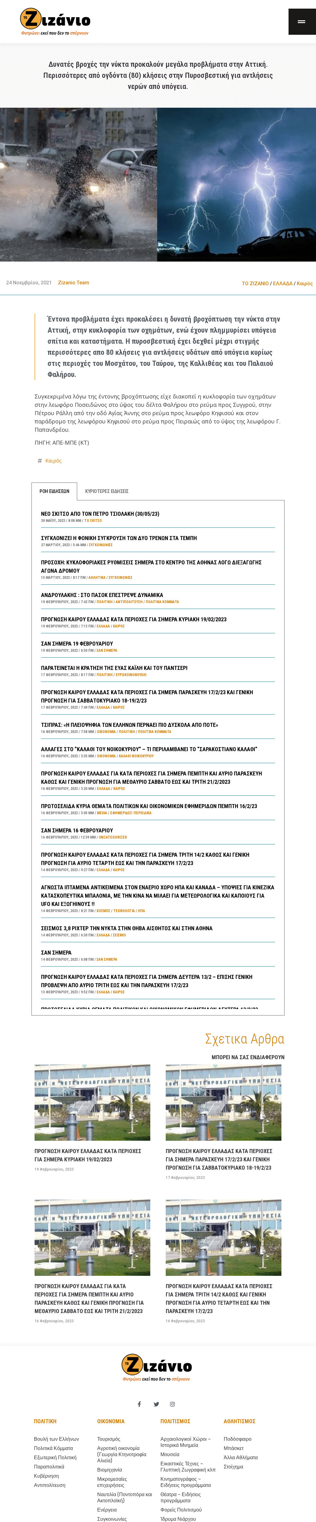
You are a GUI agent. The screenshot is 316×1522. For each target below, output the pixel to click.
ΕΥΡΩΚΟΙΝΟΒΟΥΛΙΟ (131, 675)
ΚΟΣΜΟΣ (103, 911)
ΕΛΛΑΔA (283, 283)
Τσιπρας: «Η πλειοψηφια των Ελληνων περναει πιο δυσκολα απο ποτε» (129, 725)
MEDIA (102, 813)
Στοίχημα (233, 1467)
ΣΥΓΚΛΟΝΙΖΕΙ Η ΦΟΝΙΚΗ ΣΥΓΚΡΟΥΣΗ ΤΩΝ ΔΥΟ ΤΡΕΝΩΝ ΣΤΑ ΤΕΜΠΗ (119, 538)
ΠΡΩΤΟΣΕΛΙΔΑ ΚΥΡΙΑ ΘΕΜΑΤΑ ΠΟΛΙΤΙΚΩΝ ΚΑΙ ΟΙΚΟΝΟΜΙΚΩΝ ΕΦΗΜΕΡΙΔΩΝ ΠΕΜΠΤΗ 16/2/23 (149, 806)
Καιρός (305, 283)
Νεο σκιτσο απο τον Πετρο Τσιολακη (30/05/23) (100, 514)
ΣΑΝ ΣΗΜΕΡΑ (56, 952)
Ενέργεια (107, 1510)
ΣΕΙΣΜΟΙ (119, 935)
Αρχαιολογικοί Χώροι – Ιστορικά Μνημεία (185, 1442)
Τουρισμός (108, 1439)
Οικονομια (111, 1421)
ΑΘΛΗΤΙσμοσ (240, 1421)
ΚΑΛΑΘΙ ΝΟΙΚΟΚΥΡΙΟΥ (136, 756)
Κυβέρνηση (46, 1476)
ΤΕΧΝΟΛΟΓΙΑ (124, 911)
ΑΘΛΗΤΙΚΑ (97, 577)
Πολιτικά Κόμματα (162, 602)
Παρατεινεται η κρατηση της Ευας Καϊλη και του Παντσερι (114, 668)
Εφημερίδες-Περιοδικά (131, 813)
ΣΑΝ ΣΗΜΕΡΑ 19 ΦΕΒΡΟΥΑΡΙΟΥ (77, 643)
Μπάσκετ (233, 1448)
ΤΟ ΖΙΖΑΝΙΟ (255, 283)
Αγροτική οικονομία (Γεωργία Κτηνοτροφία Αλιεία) (121, 1454)
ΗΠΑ (141, 911)
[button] (302, 22)
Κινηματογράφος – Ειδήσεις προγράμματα (185, 1482)
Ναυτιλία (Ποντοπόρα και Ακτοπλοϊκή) (124, 1498)
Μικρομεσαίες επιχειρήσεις (112, 1482)
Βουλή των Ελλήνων (56, 1439)
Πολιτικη (45, 1421)
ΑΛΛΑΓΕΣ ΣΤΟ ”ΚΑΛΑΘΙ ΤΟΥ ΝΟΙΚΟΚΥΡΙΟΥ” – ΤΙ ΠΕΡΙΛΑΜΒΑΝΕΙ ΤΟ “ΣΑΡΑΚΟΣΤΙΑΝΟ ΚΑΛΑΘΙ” (149, 749)
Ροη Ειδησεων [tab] (54, 491)
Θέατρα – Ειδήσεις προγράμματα (180, 1498)
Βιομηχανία (109, 1470)
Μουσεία (169, 1454)
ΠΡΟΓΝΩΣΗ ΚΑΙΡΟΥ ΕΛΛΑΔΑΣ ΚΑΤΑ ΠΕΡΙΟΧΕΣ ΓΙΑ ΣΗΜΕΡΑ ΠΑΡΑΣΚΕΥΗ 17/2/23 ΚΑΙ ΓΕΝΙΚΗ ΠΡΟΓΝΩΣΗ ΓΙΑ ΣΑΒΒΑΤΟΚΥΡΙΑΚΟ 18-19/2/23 (219, 1159)
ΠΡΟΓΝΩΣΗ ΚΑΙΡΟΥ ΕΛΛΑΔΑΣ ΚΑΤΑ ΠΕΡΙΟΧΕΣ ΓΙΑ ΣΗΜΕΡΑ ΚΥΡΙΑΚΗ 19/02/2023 (134, 619)
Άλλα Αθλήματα (241, 1457)
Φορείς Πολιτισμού (181, 1510)
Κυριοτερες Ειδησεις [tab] (107, 491)
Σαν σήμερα (107, 650)
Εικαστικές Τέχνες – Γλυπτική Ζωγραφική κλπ (188, 1467)
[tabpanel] (157, 757)
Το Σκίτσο (93, 521)
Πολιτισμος (175, 1421)
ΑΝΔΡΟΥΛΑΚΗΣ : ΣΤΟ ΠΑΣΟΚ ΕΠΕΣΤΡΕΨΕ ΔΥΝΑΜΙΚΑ (102, 595)
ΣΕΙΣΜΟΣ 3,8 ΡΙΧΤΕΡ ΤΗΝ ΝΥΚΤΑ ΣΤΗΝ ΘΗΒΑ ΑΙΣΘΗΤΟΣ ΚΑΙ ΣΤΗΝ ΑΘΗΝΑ (127, 928)
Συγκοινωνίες (101, 545)
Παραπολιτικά (49, 1467)
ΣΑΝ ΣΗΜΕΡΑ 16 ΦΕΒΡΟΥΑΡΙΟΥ (77, 830)
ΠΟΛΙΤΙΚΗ (105, 602)
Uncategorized (113, 837)
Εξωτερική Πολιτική (55, 1457)
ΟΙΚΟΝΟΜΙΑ (106, 732)
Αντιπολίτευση (129, 602)
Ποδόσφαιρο (238, 1439)
